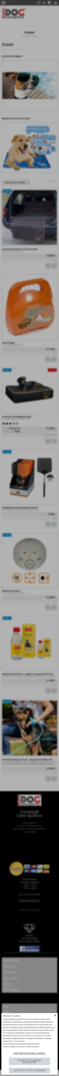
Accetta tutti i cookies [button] (30, 1070)
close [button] (55, 1015)
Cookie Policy (8, 1041)
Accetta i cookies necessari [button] (29, 1061)
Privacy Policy (19, 1041)
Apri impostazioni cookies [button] (29, 1053)
